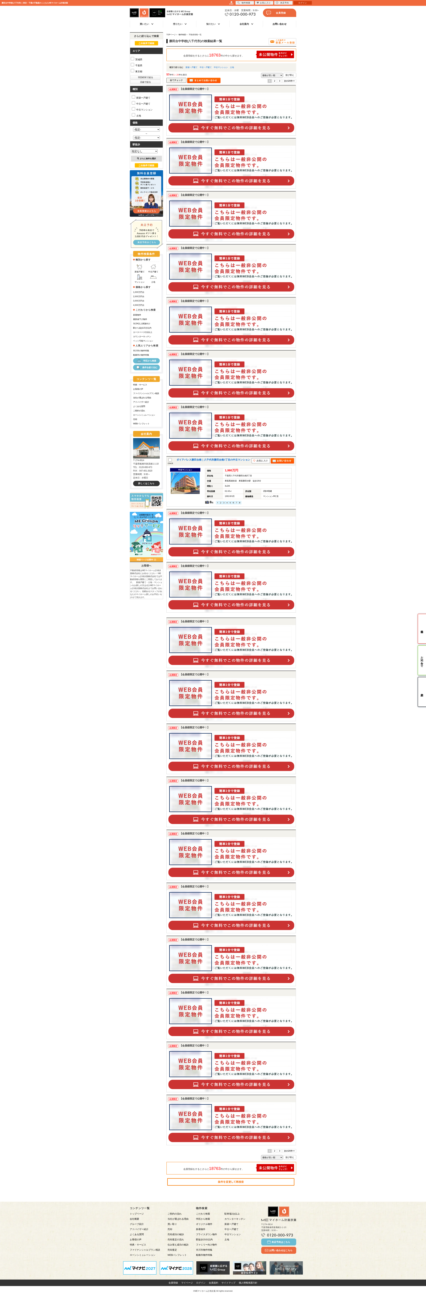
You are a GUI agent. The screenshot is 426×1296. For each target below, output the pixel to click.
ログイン (201, 1282)
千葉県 (138, 65)
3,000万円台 (138, 301)
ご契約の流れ (139, 411)
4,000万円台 (138, 305)
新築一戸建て (192, 67)
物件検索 (246, 3)
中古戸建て (153, 272)
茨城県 (138, 59)
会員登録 (281, 12)
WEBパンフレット (141, 423)
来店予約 (284, 3)
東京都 (138, 71)
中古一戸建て (206, 67)
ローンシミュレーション (144, 415)
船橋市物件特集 (204, 1255)
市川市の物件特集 (141, 351)
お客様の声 (138, 389)
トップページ (137, 1213)
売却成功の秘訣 (176, 1234)
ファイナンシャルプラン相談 (146, 393)
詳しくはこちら (146, 483)
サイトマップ (228, 1282)
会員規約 (213, 1282)
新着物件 (137, 315)
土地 (232, 67)
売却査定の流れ (176, 1239)
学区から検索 (149, 360)
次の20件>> (289, 81)
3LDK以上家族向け (141, 323)
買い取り (172, 1224)
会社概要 (134, 1219)
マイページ (187, 1282)
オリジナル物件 (204, 1224)
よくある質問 (139, 406)
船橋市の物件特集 (141, 355)
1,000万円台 (138, 292)
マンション (140, 282)
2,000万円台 (138, 296)
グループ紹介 (137, 1224)
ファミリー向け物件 (206, 1244)
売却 (135, 419)
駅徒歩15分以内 (204, 1239)
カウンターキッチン (142, 336)
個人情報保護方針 (248, 1282)
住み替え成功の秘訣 (178, 1244)
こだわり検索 (203, 1213)
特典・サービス (140, 385)
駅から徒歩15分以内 (142, 328)
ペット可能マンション (143, 341)
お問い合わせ (280, 24)
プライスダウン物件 (206, 1234)
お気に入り (265, 3)
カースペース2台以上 (142, 332)
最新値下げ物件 (140, 319)
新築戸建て (140, 272)
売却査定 (172, 1249)
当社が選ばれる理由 (142, 398)
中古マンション (221, 67)
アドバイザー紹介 (141, 402)
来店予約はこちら (281, 1242)
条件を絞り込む (149, 367)
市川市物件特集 (204, 1249)
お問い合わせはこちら (281, 1250)
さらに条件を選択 (148, 158)
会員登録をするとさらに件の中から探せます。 (213, 55)
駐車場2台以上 (232, 1213)
